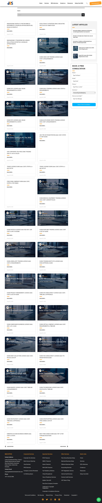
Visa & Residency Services (49, 477)
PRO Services (27, 467)
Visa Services (27, 464)
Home (40, 3)
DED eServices (54, 3)
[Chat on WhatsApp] (99, 500)
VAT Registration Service (67, 470)
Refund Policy (49, 495)
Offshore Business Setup (67, 464)
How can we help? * (77, 96)
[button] (95, 3)
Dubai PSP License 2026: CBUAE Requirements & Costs (85, 56)
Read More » (10, 31)
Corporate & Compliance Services (50, 491)
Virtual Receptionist (47, 474)
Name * (74, 72)
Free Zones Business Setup (68, 458)
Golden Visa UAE (46, 480)
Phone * (74, 84)
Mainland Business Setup (67, 461)
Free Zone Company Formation (50, 483)
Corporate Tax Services (29, 458)
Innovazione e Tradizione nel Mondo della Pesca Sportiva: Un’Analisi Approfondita (18, 42)
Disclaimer (66, 495)
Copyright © (74, 495)
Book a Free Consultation (84, 104)
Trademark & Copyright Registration (48, 487)
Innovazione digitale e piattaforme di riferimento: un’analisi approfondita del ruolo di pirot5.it (20, 25)
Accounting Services (66, 467)
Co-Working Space (28, 474)
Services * (75, 90)
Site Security (41, 495)
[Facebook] (42, 499)
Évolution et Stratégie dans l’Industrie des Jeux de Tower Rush (83, 36)
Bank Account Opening (29, 461)
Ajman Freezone (46, 464)
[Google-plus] (55, 499)
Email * (74, 78)
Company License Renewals (31, 470)
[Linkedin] (59, 499)
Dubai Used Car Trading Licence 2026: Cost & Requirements (86, 48)
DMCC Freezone (46, 461)
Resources (70, 3)
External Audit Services (67, 477)
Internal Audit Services (66, 474)
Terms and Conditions (30, 495)
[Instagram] (51, 499)
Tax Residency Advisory (48, 470)
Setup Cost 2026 (79, 3)
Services (46, 3)
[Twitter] (47, 499)
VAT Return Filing (65, 480)
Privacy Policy (58, 495)
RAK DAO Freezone (47, 467)
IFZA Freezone (46, 458)
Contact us (62, 3)
